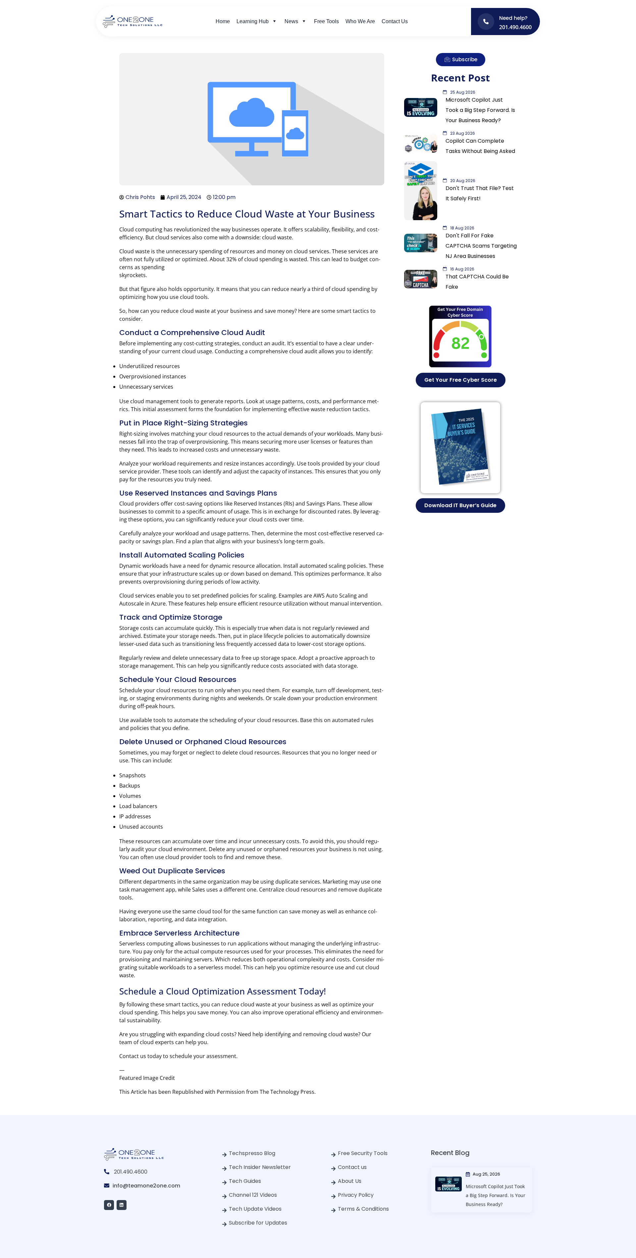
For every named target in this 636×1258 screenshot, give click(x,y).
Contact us (352, 1167)
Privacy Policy (356, 1195)
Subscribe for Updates (258, 1223)
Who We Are (360, 21)
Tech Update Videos (255, 1209)
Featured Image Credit (147, 1078)
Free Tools (326, 21)
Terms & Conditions (363, 1209)
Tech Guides (245, 1181)
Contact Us (395, 21)
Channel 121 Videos (253, 1195)
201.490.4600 (130, 1172)
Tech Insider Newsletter (260, 1167)
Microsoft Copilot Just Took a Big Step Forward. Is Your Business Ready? (495, 1195)
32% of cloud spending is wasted (266, 259)
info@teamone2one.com (146, 1185)
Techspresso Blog (252, 1153)
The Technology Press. (288, 1091)
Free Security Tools (363, 1153)
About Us (349, 1181)
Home (223, 21)
